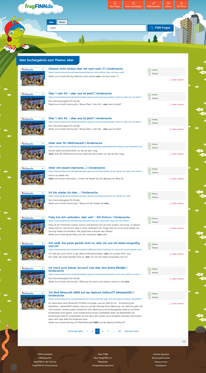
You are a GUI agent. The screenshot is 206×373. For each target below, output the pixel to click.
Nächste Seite (132, 331)
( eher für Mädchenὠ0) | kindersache (75, 143)
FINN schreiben (44, 354)
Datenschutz (161, 362)
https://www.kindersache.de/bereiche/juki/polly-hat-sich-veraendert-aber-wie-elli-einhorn (89, 220)
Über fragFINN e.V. (103, 358)
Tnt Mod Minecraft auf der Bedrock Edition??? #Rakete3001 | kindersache (91, 294)
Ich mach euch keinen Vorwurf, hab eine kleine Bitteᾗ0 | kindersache (88, 269)
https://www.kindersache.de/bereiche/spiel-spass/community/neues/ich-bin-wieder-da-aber (90, 196)
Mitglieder (103, 362)
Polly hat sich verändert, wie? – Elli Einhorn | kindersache (89, 217)
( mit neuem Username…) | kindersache (77, 168)
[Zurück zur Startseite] (41, 9)
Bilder (62, 22)
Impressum (161, 365)
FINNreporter (45, 358)
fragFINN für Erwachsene (44, 365)
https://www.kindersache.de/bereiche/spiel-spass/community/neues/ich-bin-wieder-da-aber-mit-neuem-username (96, 171)
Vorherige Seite (75, 331)
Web (51, 22)
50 (120, 331)
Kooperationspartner (103, 365)
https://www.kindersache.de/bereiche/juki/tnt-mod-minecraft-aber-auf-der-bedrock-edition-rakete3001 (95, 299)
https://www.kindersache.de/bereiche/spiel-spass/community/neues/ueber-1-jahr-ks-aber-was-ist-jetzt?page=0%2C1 (96, 122)
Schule (168, 6)
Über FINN (103, 354)
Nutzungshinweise (161, 358)
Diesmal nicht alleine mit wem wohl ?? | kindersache (86, 69)
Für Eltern (181, 6)
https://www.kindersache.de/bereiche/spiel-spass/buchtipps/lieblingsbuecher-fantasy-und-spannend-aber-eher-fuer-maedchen (96, 146)
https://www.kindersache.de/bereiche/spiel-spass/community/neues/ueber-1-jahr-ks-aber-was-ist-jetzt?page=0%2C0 (96, 97)
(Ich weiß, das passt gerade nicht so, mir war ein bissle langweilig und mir (94, 244)
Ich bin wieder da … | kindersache (73, 193)
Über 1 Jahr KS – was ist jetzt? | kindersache (80, 94)
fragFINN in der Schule (45, 362)
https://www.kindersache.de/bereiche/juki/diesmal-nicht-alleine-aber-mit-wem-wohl (86, 72)
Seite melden (178, 79)
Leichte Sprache (161, 354)
